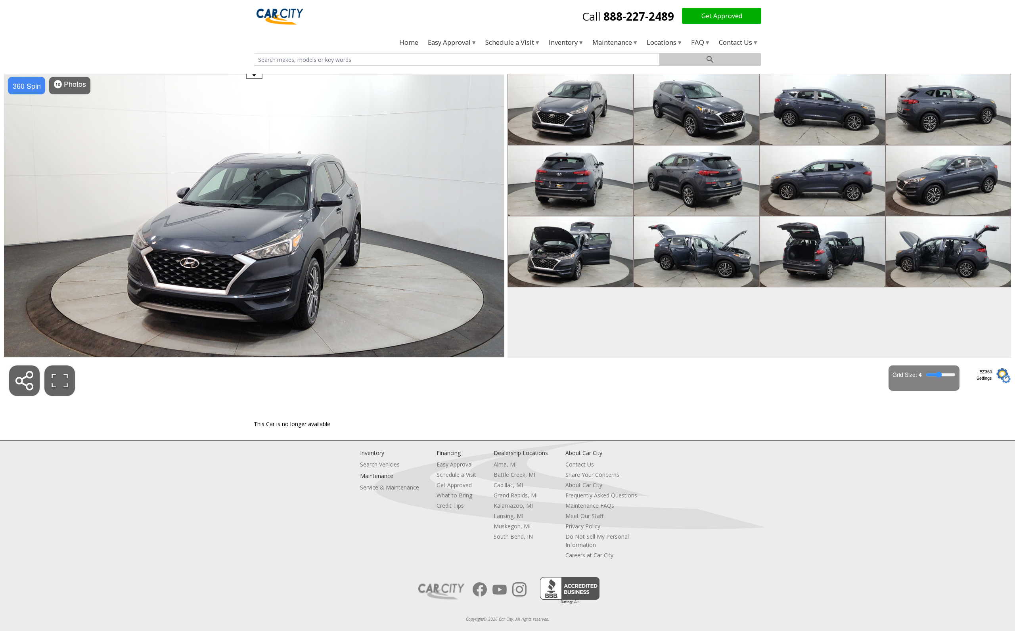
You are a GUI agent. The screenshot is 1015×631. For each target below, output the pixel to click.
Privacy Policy (582, 526)
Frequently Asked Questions (601, 495)
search (710, 59)
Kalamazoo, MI (513, 505)
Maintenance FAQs (589, 505)
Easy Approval (450, 42)
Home (408, 42)
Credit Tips (450, 505)
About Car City (583, 485)
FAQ (698, 42)
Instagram (519, 589)
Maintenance (613, 42)
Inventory (564, 42)
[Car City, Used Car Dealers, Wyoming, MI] (569, 590)
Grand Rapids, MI (516, 495)
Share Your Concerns (592, 474)
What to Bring (454, 495)
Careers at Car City (589, 555)
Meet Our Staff (584, 516)
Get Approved (721, 15)
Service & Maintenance (389, 487)
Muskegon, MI (512, 526)
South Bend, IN (513, 536)
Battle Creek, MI (514, 474)
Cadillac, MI (508, 485)
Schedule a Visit (510, 42)
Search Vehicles (380, 464)
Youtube (499, 589)
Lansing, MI (508, 516)
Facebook (480, 589)
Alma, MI (505, 464)
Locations (662, 42)
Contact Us (736, 42)
